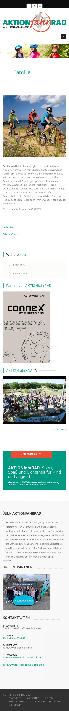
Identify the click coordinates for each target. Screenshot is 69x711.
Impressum (15, 705)
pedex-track (9, 227)
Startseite (15, 698)
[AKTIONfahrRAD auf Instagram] (34, 6)
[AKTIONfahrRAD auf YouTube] (40, 6)
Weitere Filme (58, 429)
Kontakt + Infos (18, 701)
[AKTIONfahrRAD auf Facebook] (29, 6)
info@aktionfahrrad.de (14, 638)
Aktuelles (33, 698)
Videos (49, 698)
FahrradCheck (10, 234)
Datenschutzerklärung (47, 701)
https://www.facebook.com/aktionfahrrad (23, 665)
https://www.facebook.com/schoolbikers (23, 657)
